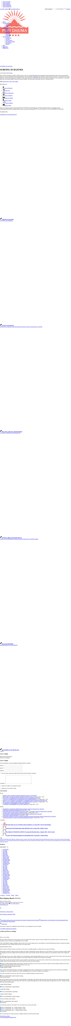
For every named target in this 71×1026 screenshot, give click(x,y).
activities (1, 839)
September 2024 (6, 878)
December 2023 (6, 889)
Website (1, 770)
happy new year (4, 840)
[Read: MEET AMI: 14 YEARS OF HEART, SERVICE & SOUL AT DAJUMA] (20, 795)
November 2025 (6, 860)
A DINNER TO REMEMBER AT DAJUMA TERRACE (15, 804)
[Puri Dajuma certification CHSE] (7, 914)
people (30, 840)
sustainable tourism (57, 840)
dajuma (34, 839)
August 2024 (5, 879)
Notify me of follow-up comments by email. (11, 785)
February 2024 (6, 886)
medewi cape (6, 81)
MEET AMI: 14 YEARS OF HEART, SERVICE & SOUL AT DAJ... (18, 796)
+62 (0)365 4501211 (15, 9)
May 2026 (5, 853)
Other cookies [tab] (3, 1002)
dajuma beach (38, 839)
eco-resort (55, 839)
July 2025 (5, 865)
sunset (50, 840)
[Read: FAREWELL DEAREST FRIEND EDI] (23, 809)
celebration (17, 839)
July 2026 (5, 850)
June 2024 (5, 881)
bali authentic (7, 839)
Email (1, 768)
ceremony (21, 839)
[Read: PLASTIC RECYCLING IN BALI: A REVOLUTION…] (27, 811)
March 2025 (5, 870)
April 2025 (5, 869)
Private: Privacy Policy (5, 1016)
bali (3, 839)
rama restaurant (37, 840)
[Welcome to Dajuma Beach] (14, 36)
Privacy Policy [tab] (3, 1011)
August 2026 (5, 849)
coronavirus (25, 839)
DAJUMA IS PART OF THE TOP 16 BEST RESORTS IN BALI (17, 817)
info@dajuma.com (4, 904)
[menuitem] (37, 21)
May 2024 (5, 883)
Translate (68, 9)
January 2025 (6, 873)
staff (48, 840)
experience (62, 839)
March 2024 (5, 885)
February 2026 (6, 856)
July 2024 (5, 880)
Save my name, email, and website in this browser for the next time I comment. (19, 773)
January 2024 (6, 888)
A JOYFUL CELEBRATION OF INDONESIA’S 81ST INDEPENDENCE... (20, 799)
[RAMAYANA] (4, 908)
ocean (10, 81)
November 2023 (6, 890)
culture (31, 839)
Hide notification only (8, 928)
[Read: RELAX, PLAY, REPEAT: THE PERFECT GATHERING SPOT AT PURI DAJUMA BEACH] (25, 800)
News (11, 73)
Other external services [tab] (5, 977)
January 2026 (6, 858)
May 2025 (5, 868)
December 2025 (6, 859)
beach (10, 839)
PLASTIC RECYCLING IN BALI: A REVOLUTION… (15, 812)
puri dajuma (33, 840)
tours (61, 840)
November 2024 (6, 875)
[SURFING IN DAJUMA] (6, 66)
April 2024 (5, 884)
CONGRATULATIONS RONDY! (10, 815)
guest (1, 840)
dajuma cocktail (42, 839)
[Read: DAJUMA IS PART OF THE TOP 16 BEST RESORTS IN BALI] (29, 816)
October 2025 (6, 861)
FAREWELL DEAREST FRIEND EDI (12, 810)
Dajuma (35, 76)
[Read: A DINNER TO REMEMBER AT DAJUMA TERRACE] (16, 803)
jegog (8, 840)
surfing (16, 81)
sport (13, 81)
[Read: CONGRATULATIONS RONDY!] (22, 814)
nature (28, 840)
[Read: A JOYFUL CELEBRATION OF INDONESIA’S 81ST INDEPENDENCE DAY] (21, 798)
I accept (1, 928)
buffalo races (13, 839)
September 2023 (6, 893)
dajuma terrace (48, 839)
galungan (68, 839)
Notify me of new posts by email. (9, 788)
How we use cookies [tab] (4, 937)
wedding (1, 841)
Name (1, 765)
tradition (64, 840)
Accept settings (3, 1017)
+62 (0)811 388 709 (4, 9)
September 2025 (6, 863)
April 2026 (5, 854)
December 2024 (6, 874)
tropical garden (68, 840)
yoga (7, 841)
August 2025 (5, 864)
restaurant (42, 840)
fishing (65, 839)
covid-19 (28, 839)
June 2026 (5, 851)
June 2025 (5, 866)
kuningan (14, 840)
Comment (2, 783)
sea (44, 840)
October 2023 (6, 891)
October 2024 (6, 876)
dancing (52, 839)
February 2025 (6, 871)
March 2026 (5, 855)
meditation (22, 840)
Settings (14, 928)
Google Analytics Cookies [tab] (6, 967)
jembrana (11, 840)
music (25, 840)
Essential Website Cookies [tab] (6, 946)
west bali (4, 841)
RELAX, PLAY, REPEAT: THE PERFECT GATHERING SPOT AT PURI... (20, 801)
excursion (58, 839)
